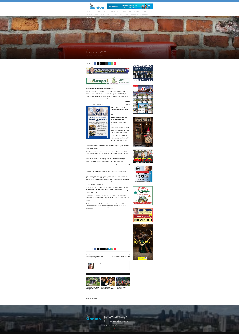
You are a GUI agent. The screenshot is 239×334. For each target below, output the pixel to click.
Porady (121, 14)
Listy (127, 14)
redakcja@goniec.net (114, 328)
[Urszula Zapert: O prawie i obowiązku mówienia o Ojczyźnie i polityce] (108, 281)
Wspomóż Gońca (144, 14)
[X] (98, 63)
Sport (118, 11)
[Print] (106, 63)
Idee (130, 11)
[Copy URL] (101, 63)
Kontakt (109, 14)
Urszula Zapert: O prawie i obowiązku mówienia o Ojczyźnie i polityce (107, 288)
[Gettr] (115, 63)
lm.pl (124, 164)
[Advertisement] (93, 37)
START (88, 11)
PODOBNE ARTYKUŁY (103, 274)
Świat (93, 11)
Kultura (113, 11)
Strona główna (88, 17)
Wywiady (144, 11)
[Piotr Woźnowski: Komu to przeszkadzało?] (123, 281)
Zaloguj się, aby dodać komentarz (93, 300)
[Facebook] (95, 63)
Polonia (106, 11)
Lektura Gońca (134, 14)
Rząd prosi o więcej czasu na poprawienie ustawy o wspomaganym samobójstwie (121, 257)
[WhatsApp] (112, 63)
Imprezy (97, 14)
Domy (115, 14)
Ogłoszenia (136, 11)
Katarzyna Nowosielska (92, 55)
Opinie (124, 11)
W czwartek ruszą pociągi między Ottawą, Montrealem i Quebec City (95, 257)
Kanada (99, 11)
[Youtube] (140, 317)
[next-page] (89, 293)
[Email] (103, 63)
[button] (151, 11)
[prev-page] (87, 293)
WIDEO (102, 14)
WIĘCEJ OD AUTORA (113, 274)
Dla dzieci (89, 14)
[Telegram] (109, 63)
